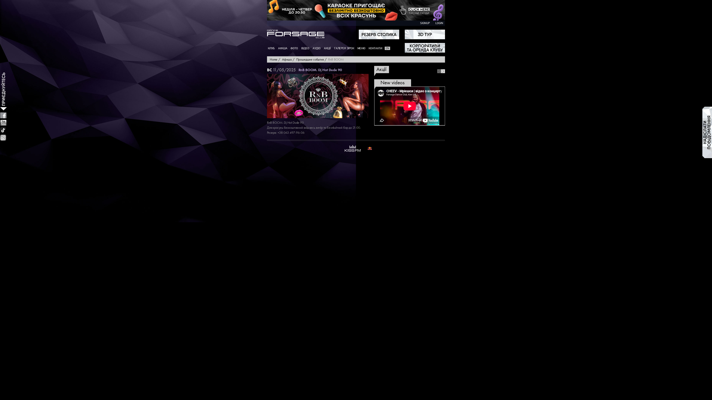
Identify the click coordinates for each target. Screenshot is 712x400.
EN (387, 48)
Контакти (375, 48)
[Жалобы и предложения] (707, 132)
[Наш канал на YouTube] (3, 123)
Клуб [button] (271, 48)
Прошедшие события (310, 59)
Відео (305, 48)
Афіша (282, 48)
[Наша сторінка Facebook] (3, 115)
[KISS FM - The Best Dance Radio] (352, 148)
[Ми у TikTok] (3, 130)
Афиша (287, 59)
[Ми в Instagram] (3, 138)
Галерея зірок (344, 48)
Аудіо (317, 48)
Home (273, 59)
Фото (294, 48)
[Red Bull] (370, 148)
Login (439, 23)
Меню (361, 48)
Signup (425, 23)
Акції (327, 48)
